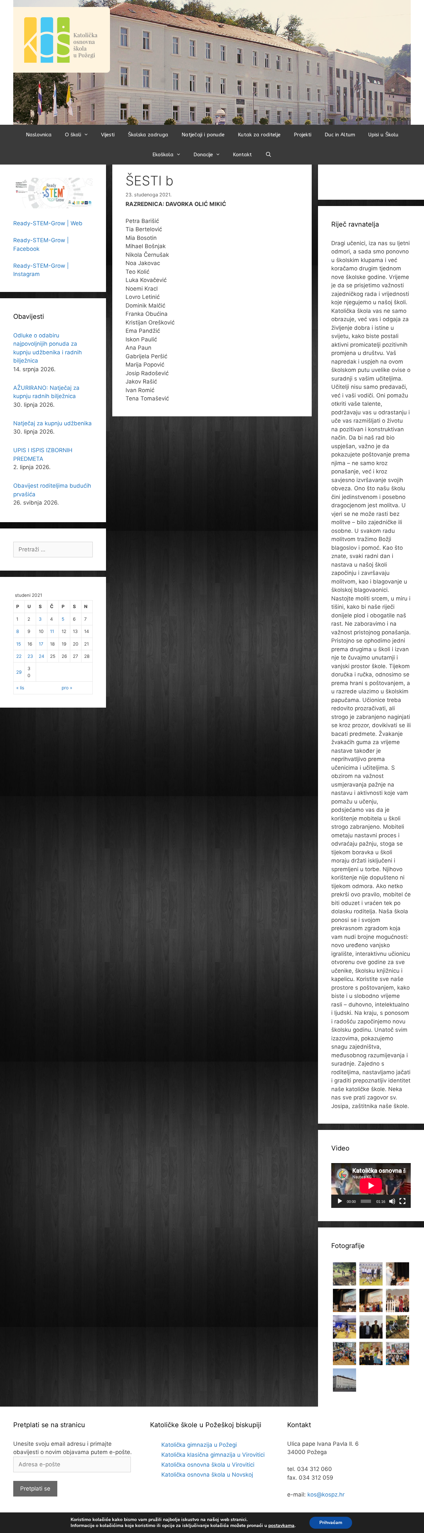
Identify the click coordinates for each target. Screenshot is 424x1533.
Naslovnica (39, 135)
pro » (67, 687)
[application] (371, 1185)
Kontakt (242, 155)
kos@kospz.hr (325, 1494)
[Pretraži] (268, 155)
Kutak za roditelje (259, 135)
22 (19, 656)
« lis (20, 687)
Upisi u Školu (383, 135)
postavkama (281, 1526)
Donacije (203, 155)
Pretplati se (35, 1488)
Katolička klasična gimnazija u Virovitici (213, 1454)
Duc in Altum (340, 135)
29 (19, 672)
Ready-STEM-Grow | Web (47, 223)
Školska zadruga (148, 135)
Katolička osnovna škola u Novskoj (207, 1474)
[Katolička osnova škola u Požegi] (212, 62)
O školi (73, 135)
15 (18, 644)
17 (41, 644)
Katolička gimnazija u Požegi (199, 1444)
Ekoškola (163, 155)
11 (52, 631)
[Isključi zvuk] (392, 1201)
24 (41, 656)
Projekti (302, 135)
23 (30, 656)
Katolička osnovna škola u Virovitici (207, 1464)
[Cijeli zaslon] (402, 1201)
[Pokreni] (340, 1201)
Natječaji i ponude (203, 135)
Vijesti (108, 135)
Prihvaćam (330, 1522)
